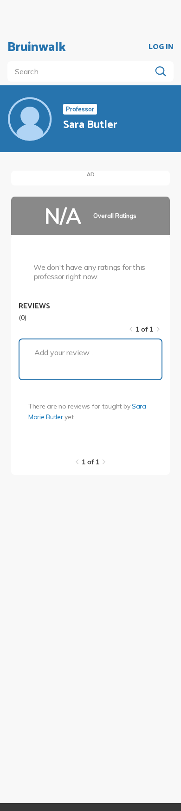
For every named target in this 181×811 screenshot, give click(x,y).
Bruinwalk (36, 47)
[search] (81, 71)
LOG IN (161, 47)
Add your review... (63, 352)
